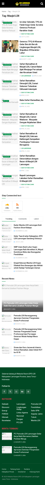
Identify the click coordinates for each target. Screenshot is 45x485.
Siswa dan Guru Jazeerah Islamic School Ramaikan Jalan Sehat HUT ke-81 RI (28, 349)
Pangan (19, 419)
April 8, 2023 (37, 76)
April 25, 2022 (25, 106)
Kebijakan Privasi (8, 472)
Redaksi (27, 469)
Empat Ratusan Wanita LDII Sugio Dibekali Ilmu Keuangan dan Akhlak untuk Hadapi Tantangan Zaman (28, 265)
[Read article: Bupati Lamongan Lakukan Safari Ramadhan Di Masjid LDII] (10, 180)
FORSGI (5, 414)
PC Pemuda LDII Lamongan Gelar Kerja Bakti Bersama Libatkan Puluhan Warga (21, 304)
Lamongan (7, 64)
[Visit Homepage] (22, 3)
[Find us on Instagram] (16, 391)
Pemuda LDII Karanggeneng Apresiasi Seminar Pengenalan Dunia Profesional (26, 318)
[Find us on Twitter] (10, 391)
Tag (9, 11)
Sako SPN (35, 411)
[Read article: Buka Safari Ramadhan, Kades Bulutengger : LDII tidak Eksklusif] (10, 105)
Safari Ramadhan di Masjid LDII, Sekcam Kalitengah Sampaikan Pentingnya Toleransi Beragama (30, 139)
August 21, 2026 (10, 309)
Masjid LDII (16, 11)
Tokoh (33, 417)
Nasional (20, 416)
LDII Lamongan (26, 76)
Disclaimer (22, 472)
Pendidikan (7, 22)
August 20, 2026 (20, 355)
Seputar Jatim (37, 414)
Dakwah (5, 404)
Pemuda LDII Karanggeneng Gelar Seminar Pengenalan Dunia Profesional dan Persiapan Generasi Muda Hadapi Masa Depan (28, 334)
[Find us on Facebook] (4, 391)
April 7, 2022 (25, 170)
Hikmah (5, 417)
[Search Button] (42, 4)
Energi (4, 411)
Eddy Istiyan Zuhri (27, 34)
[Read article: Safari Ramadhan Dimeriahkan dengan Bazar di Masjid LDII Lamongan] (10, 160)
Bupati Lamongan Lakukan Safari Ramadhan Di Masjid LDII (31, 178)
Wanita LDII (35, 420)
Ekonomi (7, 156)
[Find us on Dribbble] (28, 391)
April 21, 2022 (25, 151)
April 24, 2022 (25, 128)
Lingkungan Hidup (21, 408)
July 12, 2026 (25, 36)
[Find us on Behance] (22, 391)
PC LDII (6, 42)
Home (4, 11)
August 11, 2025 (26, 59)
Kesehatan (6, 420)
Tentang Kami (15, 469)
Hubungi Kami (35, 472)
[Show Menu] (3, 4)
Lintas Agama (22, 413)
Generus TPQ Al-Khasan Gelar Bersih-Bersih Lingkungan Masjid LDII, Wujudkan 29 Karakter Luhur (31, 47)
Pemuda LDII (36, 404)
